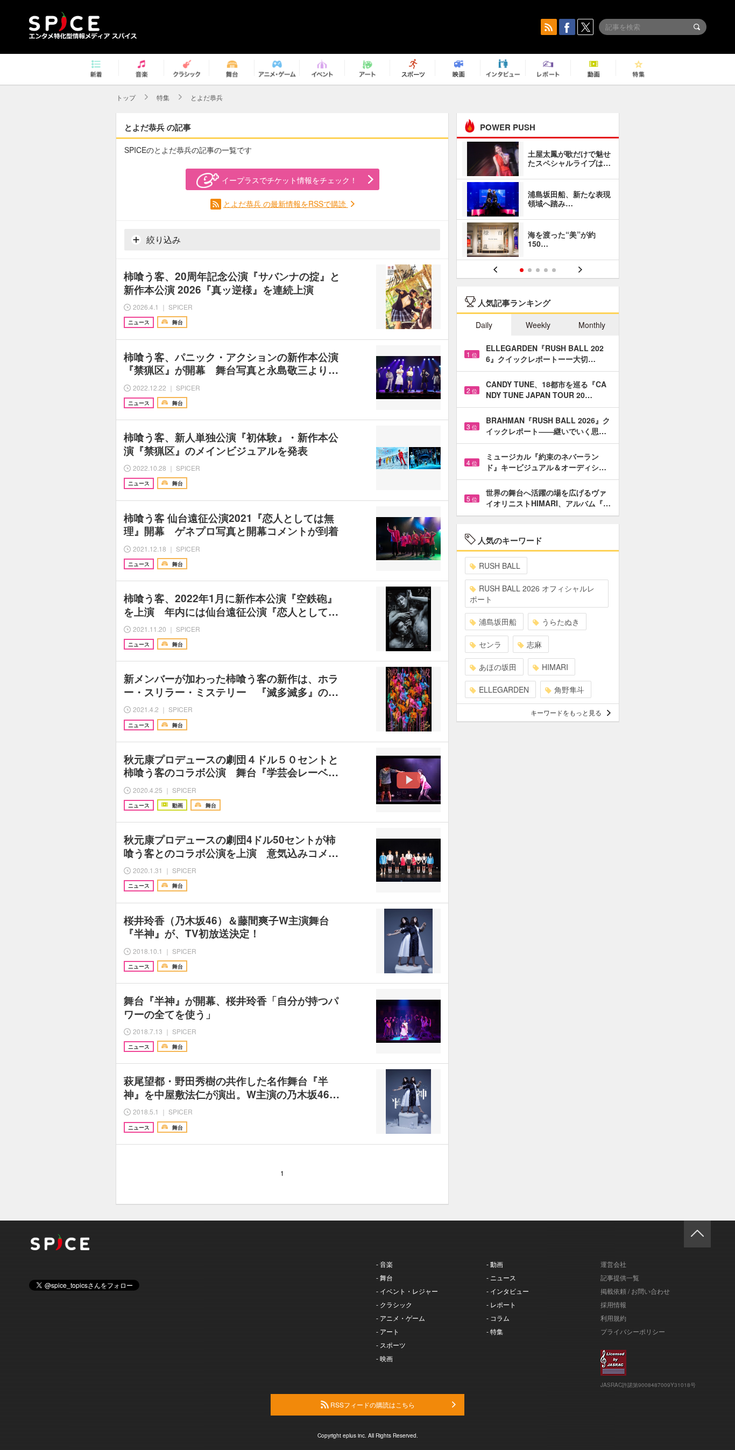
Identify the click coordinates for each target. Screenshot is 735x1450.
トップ (126, 97)
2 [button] (530, 270)
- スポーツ (391, 1344)
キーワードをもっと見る (566, 712)
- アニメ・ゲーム (400, 1317)
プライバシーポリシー (632, 1331)
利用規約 (613, 1317)
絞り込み (162, 239)
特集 (163, 97)
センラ (490, 644)
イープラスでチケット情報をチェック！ (289, 180)
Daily (484, 324)
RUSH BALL (499, 565)
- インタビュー (507, 1290)
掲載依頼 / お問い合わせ (635, 1290)
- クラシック (394, 1304)
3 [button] (538, 270)
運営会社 (613, 1263)
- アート (387, 1331)
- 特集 (494, 1331)
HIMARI (555, 666)
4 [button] (546, 270)
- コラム (498, 1317)
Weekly (538, 324)
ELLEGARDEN (504, 689)
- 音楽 (384, 1263)
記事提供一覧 (619, 1277)
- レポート (501, 1304)
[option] (538, 200)
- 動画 (494, 1263)
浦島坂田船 (498, 621)
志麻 (534, 644)
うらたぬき (560, 621)
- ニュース (501, 1277)
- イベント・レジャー (407, 1290)
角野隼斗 (569, 689)
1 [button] (522, 270)
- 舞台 (384, 1277)
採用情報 (613, 1304)
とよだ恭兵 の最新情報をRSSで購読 (285, 203)
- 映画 (384, 1358)
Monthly (591, 324)
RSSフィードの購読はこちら (372, 1404)
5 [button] (554, 270)
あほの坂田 (498, 666)
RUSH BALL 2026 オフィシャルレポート (532, 593)
